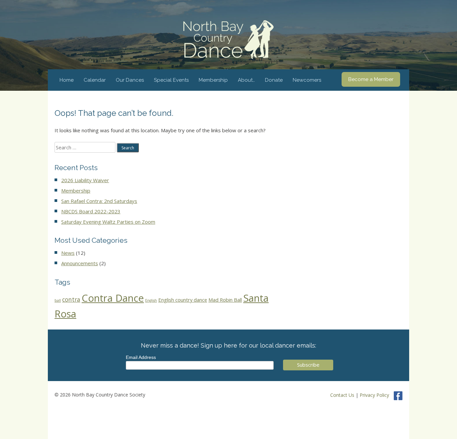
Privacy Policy (374, 395)
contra (71, 299)
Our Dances (130, 80)
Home (67, 80)
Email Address (141, 357)
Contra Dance (113, 298)
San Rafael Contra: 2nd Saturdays (99, 201)
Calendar (95, 80)
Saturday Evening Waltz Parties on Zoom (108, 221)
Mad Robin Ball (225, 299)
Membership (213, 80)
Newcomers (307, 80)
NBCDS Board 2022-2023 (90, 211)
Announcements (79, 263)
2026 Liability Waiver (85, 180)
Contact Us (342, 395)
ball (58, 300)
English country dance (182, 299)
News (68, 252)
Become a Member (370, 79)
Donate (274, 80)
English (151, 300)
